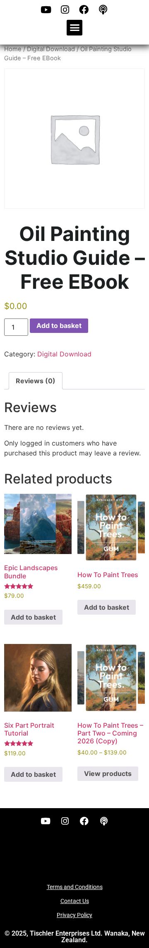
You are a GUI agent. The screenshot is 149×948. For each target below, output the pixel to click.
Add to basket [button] (33, 617)
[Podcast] (103, 9)
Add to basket (59, 325)
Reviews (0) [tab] (35, 381)
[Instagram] (64, 9)
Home (13, 49)
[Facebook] (84, 9)
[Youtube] (45, 9)
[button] (74, 27)
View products (108, 773)
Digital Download (51, 49)
